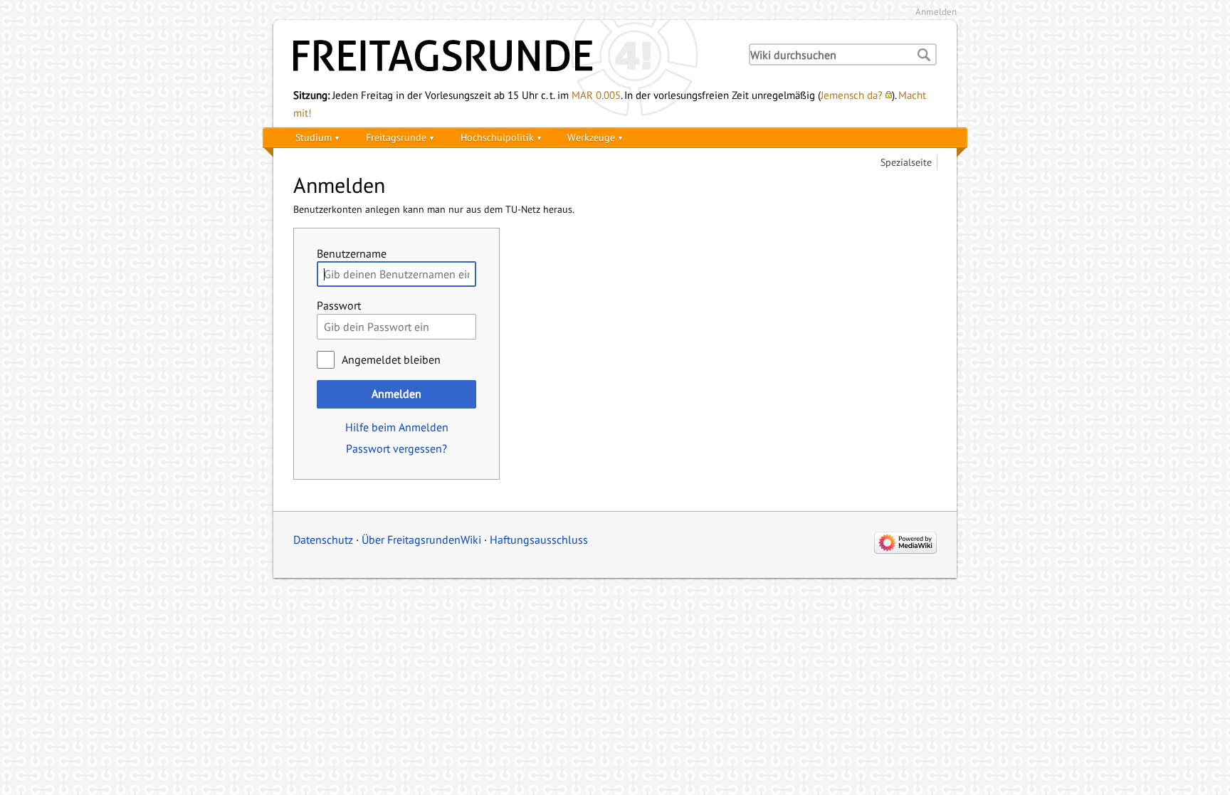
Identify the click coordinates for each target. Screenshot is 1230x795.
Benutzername (352, 253)
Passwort (339, 305)
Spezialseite (906, 162)
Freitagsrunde (396, 137)
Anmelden (936, 12)
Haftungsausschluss (539, 539)
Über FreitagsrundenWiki (421, 539)
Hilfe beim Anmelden (396, 427)
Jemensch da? (852, 95)
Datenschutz (323, 539)
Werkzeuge (591, 137)
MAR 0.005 (596, 95)
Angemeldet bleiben (391, 359)
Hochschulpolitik (497, 137)
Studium (313, 137)
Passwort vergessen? (396, 448)
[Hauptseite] (508, 55)
